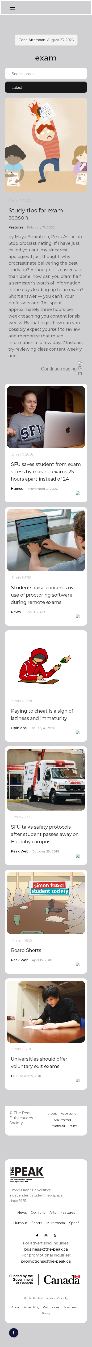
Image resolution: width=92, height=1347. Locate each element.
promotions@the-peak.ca (46, 1261)
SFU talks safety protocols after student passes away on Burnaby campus (45, 834)
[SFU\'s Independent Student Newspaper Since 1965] (38, 1174)
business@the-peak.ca (46, 1249)
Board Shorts (26, 950)
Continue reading (59, 368)
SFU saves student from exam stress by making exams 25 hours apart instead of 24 (46, 471)
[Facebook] (37, 1235)
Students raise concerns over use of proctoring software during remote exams (44, 595)
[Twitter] (55, 1235)
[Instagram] (46, 1235)
